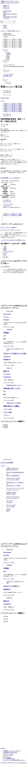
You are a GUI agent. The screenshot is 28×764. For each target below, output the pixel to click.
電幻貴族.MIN (7, 356)
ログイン (18, 31)
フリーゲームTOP (8, 204)
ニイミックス (5, 98)
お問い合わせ (6, 757)
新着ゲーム (6, 5)
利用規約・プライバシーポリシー (12, 751)
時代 (4, 391)
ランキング (6, 8)
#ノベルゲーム (7, 90)
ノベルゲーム (6, 205)
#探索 (4, 26)
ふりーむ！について (8, 754)
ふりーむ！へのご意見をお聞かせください (14, 760)
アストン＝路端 (7, 409)
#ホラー (5, 25)
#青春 (4, 249)
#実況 (4, 248)
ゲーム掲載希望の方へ (9, 758)
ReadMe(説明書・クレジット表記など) (10, 177)
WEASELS (6, 317)
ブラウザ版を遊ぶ (5, 266)
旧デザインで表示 (8, 755)
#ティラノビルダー (8, 251)
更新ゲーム (6, 7)
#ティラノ (6, 257)
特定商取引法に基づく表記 (10, 752)
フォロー (3, 101)
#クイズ (5, 253)
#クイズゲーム (7, 92)
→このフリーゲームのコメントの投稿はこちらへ (13, 240)
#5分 (4, 254)
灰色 (4, 335)
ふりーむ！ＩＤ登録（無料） (8, 31)
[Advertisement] (14, 288)
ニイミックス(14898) (7, 462)
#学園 (4, 246)
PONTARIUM (6, 374)
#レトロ (5, 28)
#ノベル (5, 256)
